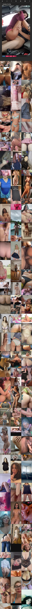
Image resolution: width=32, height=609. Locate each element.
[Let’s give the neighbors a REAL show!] (5, 341)
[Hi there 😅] (5, 417)
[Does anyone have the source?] (5, 98)
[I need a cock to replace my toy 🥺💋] (5, 304)
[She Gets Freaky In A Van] (5, 271)
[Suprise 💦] (5, 64)
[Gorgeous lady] (5, 438)
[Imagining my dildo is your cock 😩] (5, 146)
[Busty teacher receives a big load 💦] (5, 160)
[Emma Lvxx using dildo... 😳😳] (5, 213)
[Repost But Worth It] (26, 529)
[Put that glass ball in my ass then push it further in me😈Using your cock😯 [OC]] (16, 318)
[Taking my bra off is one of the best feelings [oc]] (26, 580)
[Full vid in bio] (16, 431)
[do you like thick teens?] (5, 354)
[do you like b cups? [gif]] (16, 121)
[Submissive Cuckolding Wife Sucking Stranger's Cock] (16, 422)
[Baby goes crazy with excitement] (26, 70)
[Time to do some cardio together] (16, 327)
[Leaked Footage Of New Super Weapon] (26, 318)
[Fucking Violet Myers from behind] (16, 372)
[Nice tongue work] (26, 548)
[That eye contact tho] (26, 426)
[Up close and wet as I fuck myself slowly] (16, 492)
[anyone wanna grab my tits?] (5, 323)
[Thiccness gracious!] (26, 173)
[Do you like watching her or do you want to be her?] (16, 458)
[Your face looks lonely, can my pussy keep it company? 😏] (16, 195)
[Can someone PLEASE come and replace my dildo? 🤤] (5, 201)
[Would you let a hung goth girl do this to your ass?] (26, 377)
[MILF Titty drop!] (5, 187)
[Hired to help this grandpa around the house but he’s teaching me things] (5, 555)
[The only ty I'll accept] (26, 232)
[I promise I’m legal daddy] (16, 513)
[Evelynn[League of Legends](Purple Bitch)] (5, 173)
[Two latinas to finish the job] (16, 83)
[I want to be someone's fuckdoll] (26, 110)
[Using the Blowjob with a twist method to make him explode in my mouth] (16, 299)
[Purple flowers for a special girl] (5, 232)
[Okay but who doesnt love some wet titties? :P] (16, 222)
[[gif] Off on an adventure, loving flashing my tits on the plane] (5, 522)
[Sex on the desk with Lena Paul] (16, 309)
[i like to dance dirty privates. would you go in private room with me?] (26, 472)
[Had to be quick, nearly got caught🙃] (5, 543)
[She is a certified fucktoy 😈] (5, 367)
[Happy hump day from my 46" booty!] (16, 397)
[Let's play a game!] (5, 76)
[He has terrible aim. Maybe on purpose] (26, 348)
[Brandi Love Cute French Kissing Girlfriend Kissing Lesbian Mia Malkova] (26, 354)
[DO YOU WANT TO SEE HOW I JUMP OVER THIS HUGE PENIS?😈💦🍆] (16, 207)
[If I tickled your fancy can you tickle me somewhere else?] (16, 70)
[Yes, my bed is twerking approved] (16, 561)
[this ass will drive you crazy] (5, 567)
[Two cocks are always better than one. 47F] (26, 201)
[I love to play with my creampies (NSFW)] (26, 445)
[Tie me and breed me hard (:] (16, 590)
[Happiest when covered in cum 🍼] (5, 590)
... (15, 56)
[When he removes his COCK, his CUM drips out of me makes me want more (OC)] (26, 292)
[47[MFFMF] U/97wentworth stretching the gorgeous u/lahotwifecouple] (26, 539)
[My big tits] (26, 561)
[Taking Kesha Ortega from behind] (5, 285)
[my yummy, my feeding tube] (26, 412)
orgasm (11, 56)
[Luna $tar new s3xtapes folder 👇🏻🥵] (26, 89)
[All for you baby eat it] (16, 445)
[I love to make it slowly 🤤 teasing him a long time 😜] (5, 452)
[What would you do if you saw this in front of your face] (26, 244)
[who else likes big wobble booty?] (16, 341)
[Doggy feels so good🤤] (5, 250)
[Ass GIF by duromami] (16, 359)
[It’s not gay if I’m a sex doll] (5, 482)
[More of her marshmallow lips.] (5, 127)
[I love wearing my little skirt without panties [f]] (16, 250)
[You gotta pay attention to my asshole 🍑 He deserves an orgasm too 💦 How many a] (26, 363)
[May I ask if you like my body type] (26, 334)
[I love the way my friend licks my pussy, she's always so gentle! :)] (5, 389)
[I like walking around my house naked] (26, 187)
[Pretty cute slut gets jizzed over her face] (16, 412)
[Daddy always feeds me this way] (16, 98)
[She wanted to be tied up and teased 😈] (26, 279)
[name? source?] (16, 472)
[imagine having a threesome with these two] (16, 548)
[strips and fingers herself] (5, 501)
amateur (7, 56)
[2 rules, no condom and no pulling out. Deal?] (26, 141)
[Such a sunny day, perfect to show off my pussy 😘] (16, 238)
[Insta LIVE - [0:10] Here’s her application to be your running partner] (26, 513)
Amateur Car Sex (7, 4)
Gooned (3, 56)
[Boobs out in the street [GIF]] (5, 292)
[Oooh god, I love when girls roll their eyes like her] (5, 137)
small (14, 56)
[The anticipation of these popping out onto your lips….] (5, 405)
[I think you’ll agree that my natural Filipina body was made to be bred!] (26, 397)
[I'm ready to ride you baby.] (16, 288)
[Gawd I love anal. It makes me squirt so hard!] (16, 574)
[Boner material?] (16, 178)
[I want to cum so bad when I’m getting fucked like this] (5, 116)
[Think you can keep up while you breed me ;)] (16, 160)
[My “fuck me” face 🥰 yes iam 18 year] (16, 534)
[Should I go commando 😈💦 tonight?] (16, 271)
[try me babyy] (26, 160)
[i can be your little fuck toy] (5, 464)
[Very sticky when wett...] (26, 127)
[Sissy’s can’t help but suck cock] (26, 309)
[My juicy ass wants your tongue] (16, 141)
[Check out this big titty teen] (26, 492)
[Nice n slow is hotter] (26, 258)
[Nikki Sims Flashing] (16, 381)
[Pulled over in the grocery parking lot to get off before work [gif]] (26, 213)
